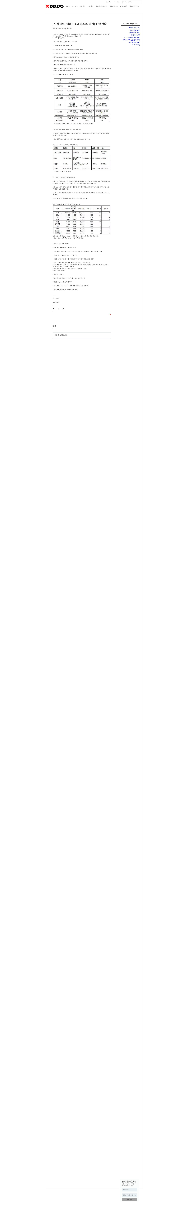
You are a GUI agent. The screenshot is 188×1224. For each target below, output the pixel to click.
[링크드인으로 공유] (63, 308)
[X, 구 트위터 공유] (58, 308)
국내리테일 (56, 302)
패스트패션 (56, 298)
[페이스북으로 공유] (54, 308)
